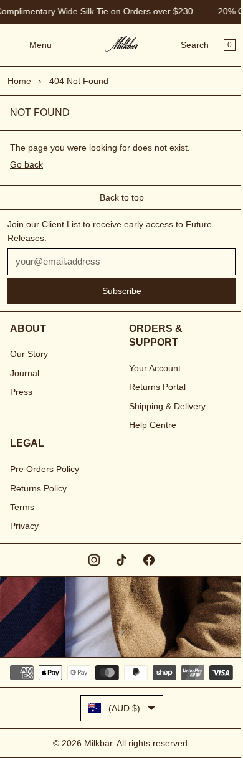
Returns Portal (157, 387)
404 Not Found (78, 81)
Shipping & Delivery (167, 406)
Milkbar (98, 743)
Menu (40, 45)
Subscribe (121, 291)
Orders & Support (156, 335)
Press (21, 392)
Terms (22, 507)
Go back (26, 164)
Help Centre (152, 425)
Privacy (24, 526)
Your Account (155, 368)
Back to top (122, 197)
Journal (24, 373)
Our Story (29, 354)
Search (195, 45)
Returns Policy (38, 488)
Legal (27, 443)
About (28, 328)
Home (19, 81)
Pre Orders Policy (44, 469)
